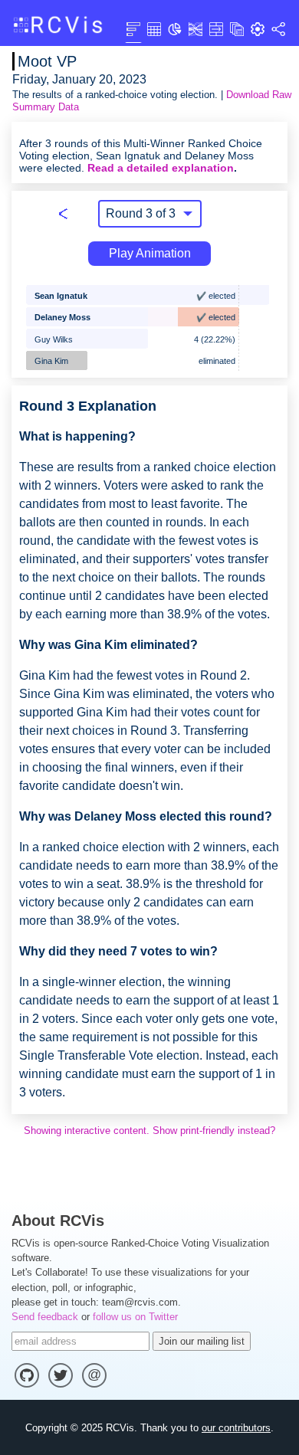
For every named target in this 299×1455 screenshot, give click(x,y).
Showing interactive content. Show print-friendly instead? (149, 1130)
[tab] (133, 29)
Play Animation (150, 253)
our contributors (236, 1428)
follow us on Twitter (135, 1316)
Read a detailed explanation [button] (160, 168)
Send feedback (45, 1316)
